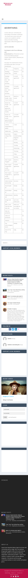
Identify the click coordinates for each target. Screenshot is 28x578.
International (14, 299)
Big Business (16, 291)
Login (5, 417)
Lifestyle (9, 314)
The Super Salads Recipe (13, 302)
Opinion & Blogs (17, 315)
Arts (15, 297)
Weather (18, 320)
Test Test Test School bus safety (16, 290)
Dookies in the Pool (11, 311)
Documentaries (10, 292)
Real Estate (21, 316)
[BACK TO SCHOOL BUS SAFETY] (5, 297)
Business (16, 284)
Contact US (19, 573)
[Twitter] (13, 329)
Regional (9, 317)
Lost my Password (12, 417)
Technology (9, 319)
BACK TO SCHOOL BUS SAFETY (15, 296)
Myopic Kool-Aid (20, 314)
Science (13, 317)
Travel (15, 320)
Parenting (9, 316)
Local (19, 284)
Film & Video (18, 311)
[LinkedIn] (16, 329)
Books (17, 297)
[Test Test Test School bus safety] (5, 291)
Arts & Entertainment (20, 310)
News (12, 315)
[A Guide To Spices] (5, 310)
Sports (13, 318)
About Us (13, 573)
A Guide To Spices (12, 309)
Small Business (22, 520)
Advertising (7, 573)
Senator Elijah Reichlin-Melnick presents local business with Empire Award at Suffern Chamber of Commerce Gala (15, 281)
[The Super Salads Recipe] (5, 304)
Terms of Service (14, 574)
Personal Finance (15, 316)
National (9, 315)
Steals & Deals (20, 318)
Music (15, 314)
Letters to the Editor (20, 312)
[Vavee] (18, 329)
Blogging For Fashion (8, 396)
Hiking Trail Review (8, 400)
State (16, 318)
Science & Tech (18, 317)
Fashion (9, 299)
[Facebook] (10, 329)
